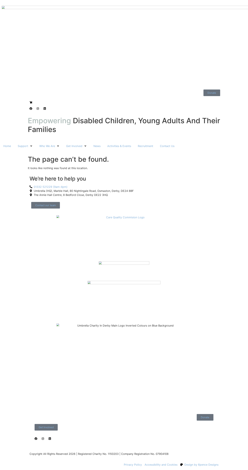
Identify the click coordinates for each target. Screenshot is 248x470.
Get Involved (74, 146)
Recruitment (145, 146)
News (97, 146)
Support (23, 146)
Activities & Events (119, 146)
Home (7, 146)
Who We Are (47, 146)
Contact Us (167, 146)
